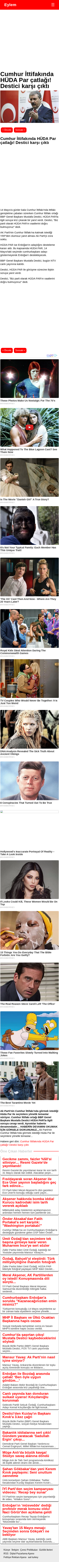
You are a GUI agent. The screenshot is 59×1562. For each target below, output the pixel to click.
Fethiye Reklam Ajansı (15, 1557)
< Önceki (6, 130)
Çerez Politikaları (29, 1550)
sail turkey (33, 1557)
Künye (7, 1550)
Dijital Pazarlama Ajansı (22, 1553)
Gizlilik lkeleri (46, 1550)
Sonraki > (20, 130)
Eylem (10, 5)
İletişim (15, 1550)
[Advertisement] (29, 40)
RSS (6, 1553)
